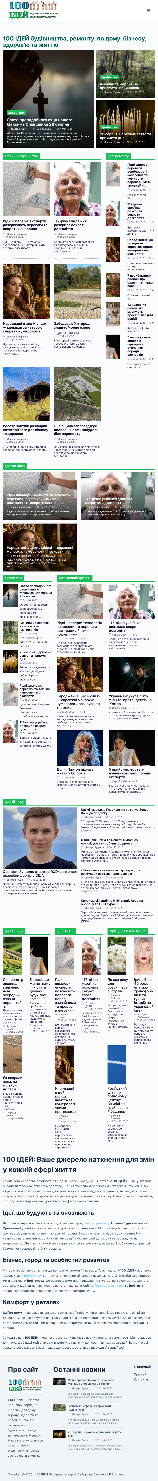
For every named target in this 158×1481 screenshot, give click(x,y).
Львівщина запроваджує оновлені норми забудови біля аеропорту (76, 430)
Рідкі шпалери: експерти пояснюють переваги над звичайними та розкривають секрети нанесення (38, 499)
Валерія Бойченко (21, 507)
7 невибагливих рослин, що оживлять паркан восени (140, 281)
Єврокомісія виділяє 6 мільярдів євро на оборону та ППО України (112, 902)
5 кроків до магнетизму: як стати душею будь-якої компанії (40, 989)
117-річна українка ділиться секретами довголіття (109, 501)
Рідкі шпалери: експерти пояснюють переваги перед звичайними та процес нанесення (65, 995)
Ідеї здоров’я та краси (107, 1285)
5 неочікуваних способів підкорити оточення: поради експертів (138, 345)
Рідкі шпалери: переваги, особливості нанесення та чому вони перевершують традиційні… (139, 175)
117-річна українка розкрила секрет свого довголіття (91, 989)
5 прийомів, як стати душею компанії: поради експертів (130, 773)
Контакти (141, 1379)
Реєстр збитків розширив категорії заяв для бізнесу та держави (25, 430)
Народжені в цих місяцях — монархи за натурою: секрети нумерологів (25, 327)
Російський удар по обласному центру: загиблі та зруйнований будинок (118, 1099)
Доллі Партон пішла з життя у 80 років (75, 771)
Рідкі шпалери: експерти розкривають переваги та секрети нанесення (25, 225)
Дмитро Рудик (19, 129)
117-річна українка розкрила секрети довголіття (135, 211)
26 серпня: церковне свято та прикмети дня (125, 136)
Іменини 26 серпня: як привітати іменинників (119, 86)
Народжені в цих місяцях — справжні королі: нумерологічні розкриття (140, 247)
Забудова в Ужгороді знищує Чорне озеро (72, 325)
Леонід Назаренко (17, 234)
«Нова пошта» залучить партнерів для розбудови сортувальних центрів (110, 872)
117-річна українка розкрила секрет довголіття (70, 225)
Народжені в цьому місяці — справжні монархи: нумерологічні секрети (40, 549)
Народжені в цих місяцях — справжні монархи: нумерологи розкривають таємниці (79, 702)
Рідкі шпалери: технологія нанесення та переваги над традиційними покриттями (79, 628)
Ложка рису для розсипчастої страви (118, 985)
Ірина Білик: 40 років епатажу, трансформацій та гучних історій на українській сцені (144, 995)
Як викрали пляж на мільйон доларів (12, 1083)
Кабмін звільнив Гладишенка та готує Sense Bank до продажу (114, 811)
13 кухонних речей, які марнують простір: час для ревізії (140, 311)
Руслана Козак (11, 1027)
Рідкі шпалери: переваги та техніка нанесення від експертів (35, 691)
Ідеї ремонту (99, 1223)
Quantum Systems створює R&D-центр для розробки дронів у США (40, 873)
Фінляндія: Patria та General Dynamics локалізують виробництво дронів (109, 841)
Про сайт (141, 1374)
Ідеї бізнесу (33, 1275)
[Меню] (148, 10)
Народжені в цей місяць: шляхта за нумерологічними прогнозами (65, 1100)
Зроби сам (16, 112)
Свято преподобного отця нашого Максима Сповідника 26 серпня (39, 122)
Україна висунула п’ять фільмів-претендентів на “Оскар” (130, 700)
